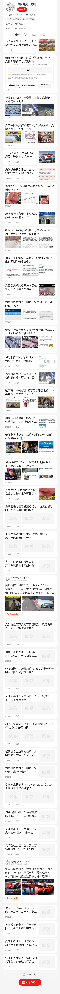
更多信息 (23, 28)
